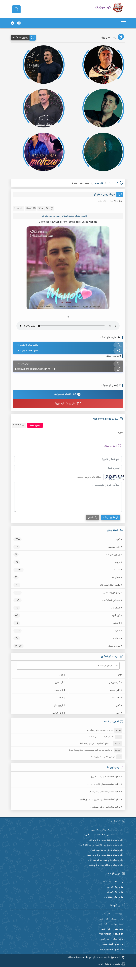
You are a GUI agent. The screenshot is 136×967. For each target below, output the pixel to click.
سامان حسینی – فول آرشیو (111, 919)
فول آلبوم (116, 615)
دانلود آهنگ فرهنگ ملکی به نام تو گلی (104, 791)
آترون (60, 675)
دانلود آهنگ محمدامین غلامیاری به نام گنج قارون (100, 799)
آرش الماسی (57, 713)
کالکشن (116, 623)
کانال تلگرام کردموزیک (65, 394)
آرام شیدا (116, 698)
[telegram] (12, 23)
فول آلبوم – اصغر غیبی (113, 944)
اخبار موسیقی (114, 547)
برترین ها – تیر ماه (115, 887)
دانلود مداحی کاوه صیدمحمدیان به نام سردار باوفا (89, 750)
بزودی (117, 562)
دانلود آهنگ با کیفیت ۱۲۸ (27, 345)
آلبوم (118, 539)
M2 (120, 675)
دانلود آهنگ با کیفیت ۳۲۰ (27, 350)
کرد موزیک (113, 183)
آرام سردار (58, 690)
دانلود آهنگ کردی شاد (110, 585)
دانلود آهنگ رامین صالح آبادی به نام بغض (103, 784)
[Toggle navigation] (123, 23)
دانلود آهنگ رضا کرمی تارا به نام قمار (94, 743)
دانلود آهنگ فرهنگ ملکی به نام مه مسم (105, 855)
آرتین (117, 705)
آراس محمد (115, 690)
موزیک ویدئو (114, 646)
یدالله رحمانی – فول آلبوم (112, 939)
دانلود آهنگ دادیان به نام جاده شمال (105, 807)
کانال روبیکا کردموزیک (65, 404)
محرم (117, 630)
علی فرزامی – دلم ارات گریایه (98, 730)
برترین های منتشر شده (113, 882)
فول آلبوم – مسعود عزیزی (112, 949)
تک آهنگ (116, 570)
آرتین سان (58, 705)
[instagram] (19, 23)
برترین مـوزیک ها (20, 37)
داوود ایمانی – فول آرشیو (112, 914)
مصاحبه (116, 638)
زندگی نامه (115, 608)
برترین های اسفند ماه (114, 897)
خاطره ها (116, 577)
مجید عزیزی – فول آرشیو (112, 929)
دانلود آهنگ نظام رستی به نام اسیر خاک (106, 860)
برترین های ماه (113, 554)
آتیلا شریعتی (114, 682)
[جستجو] (16, 9)
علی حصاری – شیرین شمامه (101, 756)
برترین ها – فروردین (115, 892)
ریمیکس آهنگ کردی (111, 600)
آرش (118, 713)
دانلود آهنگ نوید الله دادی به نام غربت (106, 865)
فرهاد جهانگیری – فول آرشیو (111, 924)
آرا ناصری (59, 682)
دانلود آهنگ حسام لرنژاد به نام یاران (105, 776)
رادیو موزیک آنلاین (111, 592)
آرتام (61, 698)
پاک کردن (92, 517)
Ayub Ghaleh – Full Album (111, 934)
